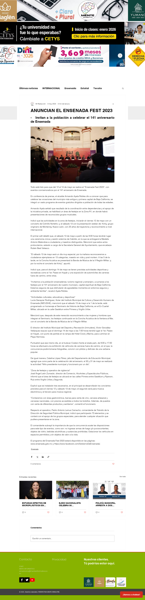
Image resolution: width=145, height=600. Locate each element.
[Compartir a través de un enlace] (48, 457)
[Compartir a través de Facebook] (32, 457)
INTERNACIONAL (51, 88)
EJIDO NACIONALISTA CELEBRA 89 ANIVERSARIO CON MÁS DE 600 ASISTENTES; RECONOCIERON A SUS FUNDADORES (71, 504)
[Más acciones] (113, 103)
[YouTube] (32, 579)
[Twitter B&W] (27, 579)
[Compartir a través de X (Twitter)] (37, 457)
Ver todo (123, 476)
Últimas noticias (28, 88)
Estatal (85, 88)
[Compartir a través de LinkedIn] (43, 457)
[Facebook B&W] (21, 579)
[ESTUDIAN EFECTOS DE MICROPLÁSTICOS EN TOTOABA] (35, 490)
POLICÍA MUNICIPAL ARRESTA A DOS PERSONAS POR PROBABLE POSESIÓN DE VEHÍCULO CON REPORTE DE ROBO (109, 504)
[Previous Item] (22, 55)
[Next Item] (120, 55)
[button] (123, 88)
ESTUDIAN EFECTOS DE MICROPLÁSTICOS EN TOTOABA (34, 504)
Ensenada (70, 88)
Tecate (97, 88)
